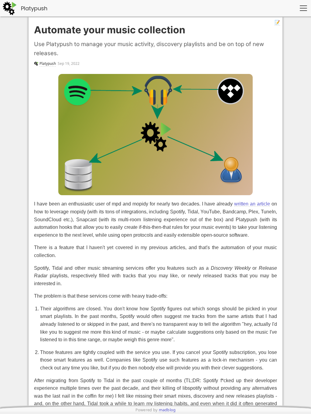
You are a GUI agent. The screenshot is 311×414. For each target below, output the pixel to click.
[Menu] (303, 8)
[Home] (11, 8)
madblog (167, 409)
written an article (252, 203)
